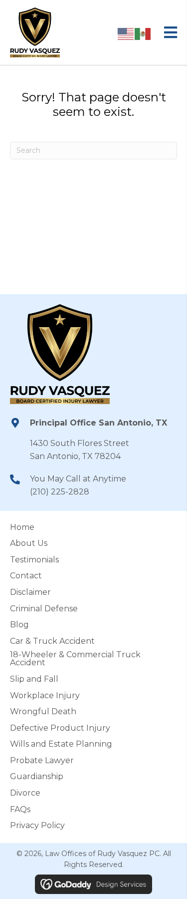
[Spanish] (143, 33)
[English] (126, 33)
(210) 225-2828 (59, 491)
